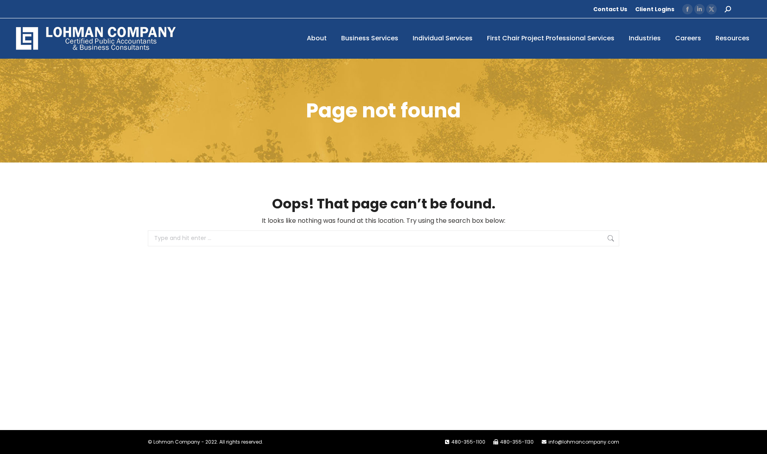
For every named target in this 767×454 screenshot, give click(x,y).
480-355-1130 (517, 441)
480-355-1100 (468, 441)
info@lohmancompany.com (583, 441)
